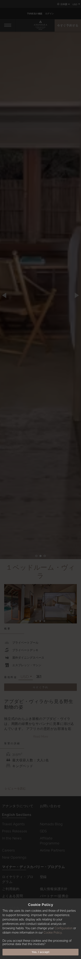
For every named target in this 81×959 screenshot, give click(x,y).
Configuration (63, 928)
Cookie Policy (53, 932)
